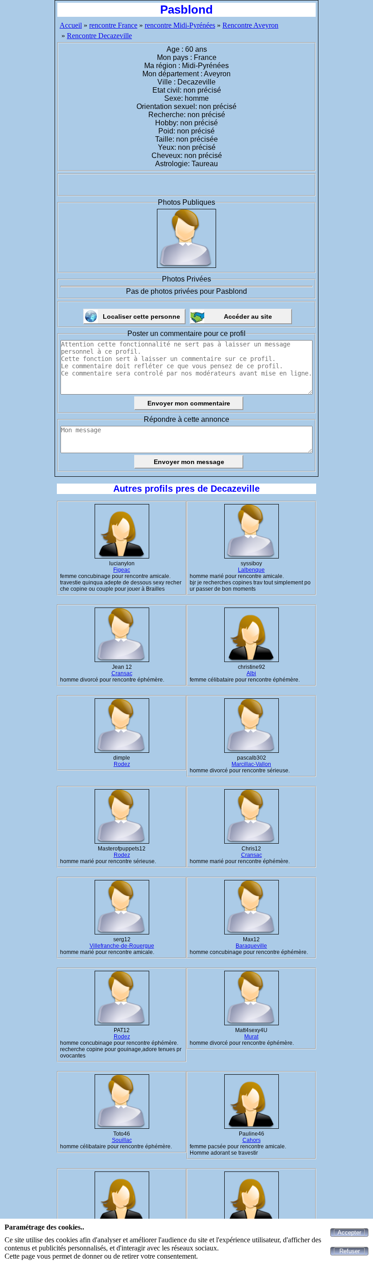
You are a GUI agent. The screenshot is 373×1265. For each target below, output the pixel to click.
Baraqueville (251, 946)
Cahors (251, 1140)
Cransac (121, 673)
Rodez (122, 764)
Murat (251, 1036)
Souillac (122, 1140)
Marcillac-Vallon (251, 764)
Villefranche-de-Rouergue (122, 946)
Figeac (121, 570)
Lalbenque (251, 570)
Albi (251, 673)
